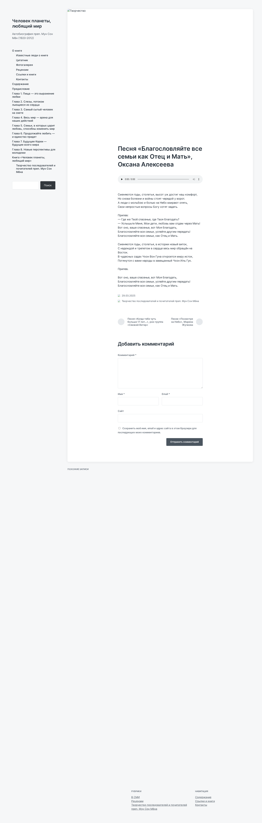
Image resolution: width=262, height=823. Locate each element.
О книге (17, 50)
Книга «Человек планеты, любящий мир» (28, 159)
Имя (121, 394)
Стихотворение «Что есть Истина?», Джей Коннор (182, 506)
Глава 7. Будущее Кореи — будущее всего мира (29, 143)
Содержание (20, 84)
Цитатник (22, 60)
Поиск (48, 185)
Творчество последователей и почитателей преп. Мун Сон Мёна (35, 168)
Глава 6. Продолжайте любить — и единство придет (33, 135)
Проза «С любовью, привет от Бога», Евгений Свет (228, 506)
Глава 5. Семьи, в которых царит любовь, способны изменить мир (33, 127)
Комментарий (127, 355)
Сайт (121, 410)
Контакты (22, 79)
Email (166, 394)
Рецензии (22, 69)
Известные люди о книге (32, 55)
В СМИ (135, 797)
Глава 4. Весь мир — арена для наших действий (32, 119)
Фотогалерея (24, 64)
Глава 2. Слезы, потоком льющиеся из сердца (28, 103)
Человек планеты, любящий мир (31, 23)
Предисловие (21, 88)
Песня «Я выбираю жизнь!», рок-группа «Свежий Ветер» (86, 766)
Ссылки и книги (26, 74)
